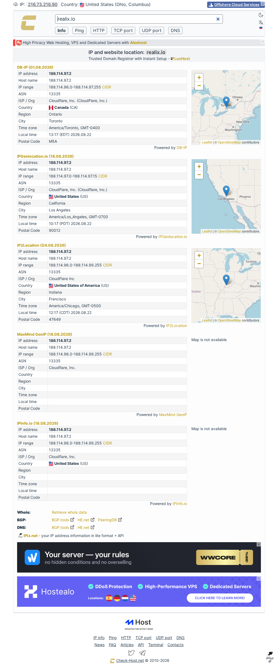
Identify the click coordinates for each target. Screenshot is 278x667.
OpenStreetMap (229, 142)
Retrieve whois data (69, 512)
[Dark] (261, 15)
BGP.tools (61, 519)
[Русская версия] (261, 27)
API (141, 644)
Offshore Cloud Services (237, 4)
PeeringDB (108, 519)
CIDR (106, 87)
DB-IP (182, 147)
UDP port (164, 637)
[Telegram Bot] (142, 653)
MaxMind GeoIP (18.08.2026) (44, 334)
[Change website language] (261, 22)
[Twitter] (131, 653)
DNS (180, 637)
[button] (226, 101)
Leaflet (207, 142)
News (99, 644)
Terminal (155, 644)
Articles (127, 644)
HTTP (126, 637)
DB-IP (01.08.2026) (35, 67)
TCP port (143, 637)
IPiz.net (30, 535)
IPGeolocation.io (173, 236)
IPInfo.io (180, 503)
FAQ (112, 644)
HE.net (84, 519)
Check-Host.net (130, 660)
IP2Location (176, 325)
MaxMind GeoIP (173, 414)
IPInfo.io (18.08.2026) (37, 423)
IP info (99, 637)
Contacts (176, 644)
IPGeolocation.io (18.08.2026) (45, 156)
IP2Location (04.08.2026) (41, 245)
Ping (113, 637)
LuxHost (181, 58)
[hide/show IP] (15, 4)
